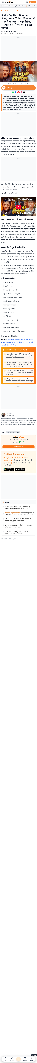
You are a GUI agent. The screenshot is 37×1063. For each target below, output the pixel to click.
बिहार (10, 6)
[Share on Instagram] (21, 92)
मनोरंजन (14, 458)
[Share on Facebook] (16, 92)
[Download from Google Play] (9, 469)
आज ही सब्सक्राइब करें (18, 446)
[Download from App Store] (20, 469)
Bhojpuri (19, 11)
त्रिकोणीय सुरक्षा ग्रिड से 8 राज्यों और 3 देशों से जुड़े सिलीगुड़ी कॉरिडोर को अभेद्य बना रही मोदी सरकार (17, 507)
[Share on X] (24, 92)
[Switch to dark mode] (27, 2)
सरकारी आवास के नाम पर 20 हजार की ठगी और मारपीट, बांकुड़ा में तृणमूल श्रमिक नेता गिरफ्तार (19, 532)
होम (1, 6)
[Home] (10, 2)
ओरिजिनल (29, 6)
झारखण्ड (6, 6)
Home (2, 11)
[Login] (18, 1059)
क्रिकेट (6, 460)
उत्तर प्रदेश (15, 6)
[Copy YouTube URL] (18, 92)
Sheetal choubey (11, 31)
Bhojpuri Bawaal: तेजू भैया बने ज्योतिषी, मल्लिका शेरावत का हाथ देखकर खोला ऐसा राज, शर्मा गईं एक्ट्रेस (19, 380)
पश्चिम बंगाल (21, 6)
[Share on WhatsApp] (13, 92)
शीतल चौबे (11, 415)
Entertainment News (13, 432)
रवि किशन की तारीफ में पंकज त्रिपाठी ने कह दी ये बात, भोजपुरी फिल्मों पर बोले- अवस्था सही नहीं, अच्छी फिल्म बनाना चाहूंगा (19, 372)
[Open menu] (2, 2)
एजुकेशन (35, 6)
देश (4, 458)
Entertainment (10, 11)
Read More (4, 427)
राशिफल (11, 460)
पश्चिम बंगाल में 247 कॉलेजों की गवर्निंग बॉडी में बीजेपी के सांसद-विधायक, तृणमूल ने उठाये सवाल (19, 520)
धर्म (27, 458)
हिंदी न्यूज (10, 463)
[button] (18, 71)
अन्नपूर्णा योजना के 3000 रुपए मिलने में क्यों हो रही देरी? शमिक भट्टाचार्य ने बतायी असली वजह (18, 526)
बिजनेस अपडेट (21, 458)
